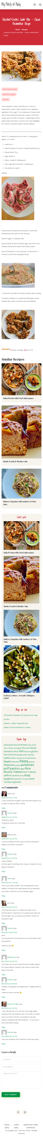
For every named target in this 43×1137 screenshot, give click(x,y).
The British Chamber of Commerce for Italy (20, 715)
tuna (31, 778)
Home (17, 29)
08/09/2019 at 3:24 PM (9, 858)
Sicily (22, 775)
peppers (31, 762)
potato (17, 765)
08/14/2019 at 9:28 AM (9, 984)
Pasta (24, 761)
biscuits (17, 745)
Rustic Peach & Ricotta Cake (15, 461)
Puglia (22, 768)
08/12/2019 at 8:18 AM (9, 932)
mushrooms (30, 758)
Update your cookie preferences (31, 1126)
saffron (7, 775)
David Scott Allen (13, 1004)
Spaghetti (9, 778)
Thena (9, 878)
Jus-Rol (6, 719)
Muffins (13, 758)
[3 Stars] (6, 349)
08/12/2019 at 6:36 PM (9, 961)
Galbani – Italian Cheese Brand (16, 723)
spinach (18, 778)
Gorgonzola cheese (25, 754)
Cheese (11, 748)
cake (29, 745)
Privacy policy (6, 1126)
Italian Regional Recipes (10, 89)
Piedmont (9, 765)
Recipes (25, 29)
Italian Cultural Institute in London (17, 727)
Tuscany (8, 781)
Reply (3, 808)
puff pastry (11, 768)
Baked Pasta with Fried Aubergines (18, 398)
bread (24, 744)
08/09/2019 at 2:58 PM (9, 839)
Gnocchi (12, 754)
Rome (33, 771)
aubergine (8, 744)
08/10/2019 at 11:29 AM (10, 883)
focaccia (27, 751)
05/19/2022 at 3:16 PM (9, 1008)
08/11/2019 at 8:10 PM (9, 907)
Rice (28, 768)
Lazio (6, 757)
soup (27, 775)
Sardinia (16, 775)
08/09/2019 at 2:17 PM (9, 798)
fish (21, 751)
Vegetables (16, 782)
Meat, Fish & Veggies (9, 94)
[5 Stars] (9, 349)
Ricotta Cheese (13, 772)
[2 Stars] (4, 349)
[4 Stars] (7, 349)
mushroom (20, 758)
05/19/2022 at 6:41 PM (9, 1036)
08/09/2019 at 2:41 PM (9, 817)
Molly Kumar (11, 957)
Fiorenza (10, 813)
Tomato (25, 779)
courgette (18, 748)
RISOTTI (26, 772)
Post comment (11, 1095)
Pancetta (15, 761)
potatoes (27, 765)
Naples (7, 761)
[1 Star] (2, 349)
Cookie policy (16, 1126)
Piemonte (6, 99)
